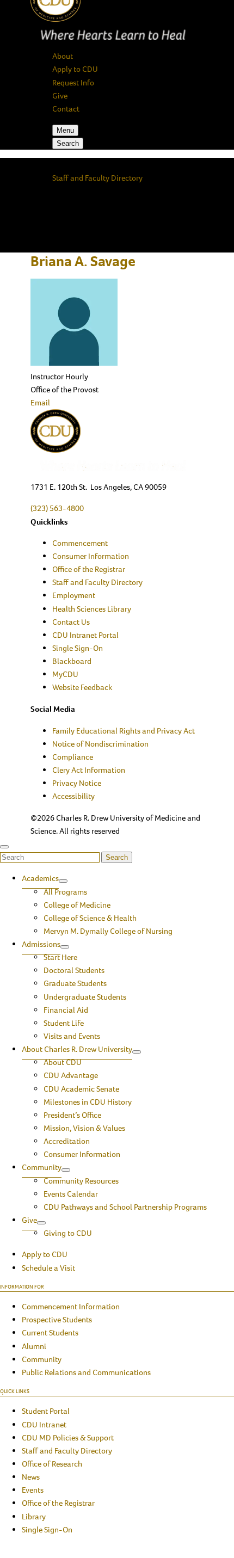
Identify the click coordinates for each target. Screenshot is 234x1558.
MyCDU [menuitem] (65, 674)
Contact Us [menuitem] (71, 622)
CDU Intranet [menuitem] (44, 1424)
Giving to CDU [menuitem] (68, 1233)
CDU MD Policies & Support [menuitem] (68, 1437)
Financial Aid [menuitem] (66, 1010)
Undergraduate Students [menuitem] (85, 997)
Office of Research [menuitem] (52, 1463)
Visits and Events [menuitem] (72, 1036)
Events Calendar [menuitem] (71, 1193)
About (62, 56)
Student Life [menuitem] (64, 1023)
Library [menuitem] (34, 1516)
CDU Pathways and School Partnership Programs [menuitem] (125, 1207)
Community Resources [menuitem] (81, 1180)
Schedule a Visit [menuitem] (48, 1268)
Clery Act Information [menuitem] (88, 770)
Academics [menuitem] (40, 878)
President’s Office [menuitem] (72, 1115)
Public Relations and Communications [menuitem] (86, 1372)
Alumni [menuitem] (34, 1346)
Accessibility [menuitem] (73, 796)
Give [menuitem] (29, 1220)
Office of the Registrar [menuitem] (88, 569)
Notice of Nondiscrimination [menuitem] (100, 743)
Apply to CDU (75, 69)
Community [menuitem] (41, 1167)
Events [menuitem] (33, 1490)
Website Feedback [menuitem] (82, 687)
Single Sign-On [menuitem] (77, 648)
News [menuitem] (31, 1476)
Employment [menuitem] (73, 595)
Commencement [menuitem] (80, 543)
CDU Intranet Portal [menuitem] (85, 635)
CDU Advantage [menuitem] (71, 1075)
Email (40, 402)
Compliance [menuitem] (72, 757)
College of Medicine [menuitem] (77, 905)
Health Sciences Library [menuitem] (91, 609)
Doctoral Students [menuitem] (74, 970)
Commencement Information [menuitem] (71, 1306)
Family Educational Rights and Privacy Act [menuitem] (123, 730)
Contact (65, 108)
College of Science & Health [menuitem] (90, 918)
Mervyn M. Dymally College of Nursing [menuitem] (108, 931)
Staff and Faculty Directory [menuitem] (97, 582)
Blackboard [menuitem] (71, 661)
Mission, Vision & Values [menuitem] (84, 1128)
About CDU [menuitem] (63, 1062)
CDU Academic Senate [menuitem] (81, 1088)
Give (59, 95)
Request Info (73, 82)
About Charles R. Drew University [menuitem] (77, 1049)
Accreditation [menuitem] (67, 1141)
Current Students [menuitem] (50, 1332)
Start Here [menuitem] (60, 957)
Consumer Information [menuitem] (90, 556)
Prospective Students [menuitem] (57, 1319)
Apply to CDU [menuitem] (44, 1254)
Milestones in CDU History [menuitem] (88, 1102)
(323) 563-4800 (57, 508)
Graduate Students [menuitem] (75, 983)
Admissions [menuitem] (41, 944)
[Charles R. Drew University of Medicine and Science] (117, 440)
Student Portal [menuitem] (46, 1411)
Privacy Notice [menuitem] (76, 783)
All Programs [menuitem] (65, 891)
